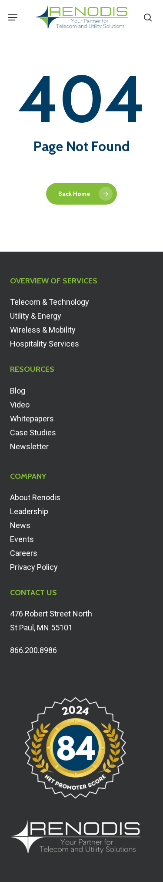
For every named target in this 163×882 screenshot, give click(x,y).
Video (20, 404)
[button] (12, 17)
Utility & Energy (35, 315)
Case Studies (33, 432)
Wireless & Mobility (43, 329)
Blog (17, 390)
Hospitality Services (44, 343)
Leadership (29, 511)
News (20, 525)
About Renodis (35, 497)
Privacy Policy (34, 567)
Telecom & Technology (49, 301)
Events (22, 539)
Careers (23, 553)
